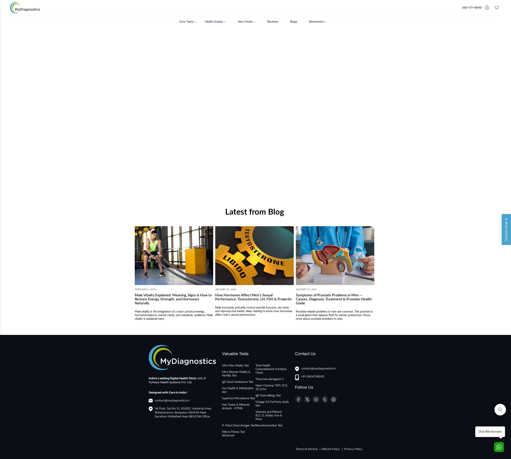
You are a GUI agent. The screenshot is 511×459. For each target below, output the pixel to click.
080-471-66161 (472, 7)
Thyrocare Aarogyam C (270, 379)
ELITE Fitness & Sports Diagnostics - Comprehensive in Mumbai (341, 105)
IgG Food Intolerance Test (237, 382)
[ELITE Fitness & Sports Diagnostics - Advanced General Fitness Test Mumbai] (166, 147)
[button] (506, 229)
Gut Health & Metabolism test (238, 390)
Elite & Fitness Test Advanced (233, 434)
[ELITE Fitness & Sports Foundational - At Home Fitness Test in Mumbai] (284, 71)
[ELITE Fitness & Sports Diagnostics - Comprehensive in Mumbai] (342, 71)
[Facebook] (298, 399)
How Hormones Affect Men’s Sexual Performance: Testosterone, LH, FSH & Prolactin (253, 297)
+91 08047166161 (312, 376)
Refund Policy (331, 449)
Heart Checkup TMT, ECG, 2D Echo (272, 387)
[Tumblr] (324, 399)
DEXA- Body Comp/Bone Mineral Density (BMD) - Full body (221, 105)
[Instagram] (316, 399)
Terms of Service (307, 449)
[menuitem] (187, 21)
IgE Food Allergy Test (268, 395)
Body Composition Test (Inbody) (162, 104)
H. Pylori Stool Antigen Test (239, 425)
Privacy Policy (353, 449)
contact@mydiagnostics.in (172, 400)
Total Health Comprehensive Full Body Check (271, 369)
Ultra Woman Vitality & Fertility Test (236, 374)
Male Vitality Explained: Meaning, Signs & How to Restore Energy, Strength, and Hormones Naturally (173, 299)
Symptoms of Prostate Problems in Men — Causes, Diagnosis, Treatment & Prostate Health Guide (334, 299)
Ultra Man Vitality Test (235, 365)
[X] (307, 399)
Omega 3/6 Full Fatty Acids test (272, 404)
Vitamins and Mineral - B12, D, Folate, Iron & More (269, 416)
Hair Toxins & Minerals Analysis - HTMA (236, 406)
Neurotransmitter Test (269, 425)
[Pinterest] (333, 399)
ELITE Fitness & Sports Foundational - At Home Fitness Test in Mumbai (283, 105)
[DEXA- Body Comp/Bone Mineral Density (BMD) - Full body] (225, 71)
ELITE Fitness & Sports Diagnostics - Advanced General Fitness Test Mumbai (164, 184)
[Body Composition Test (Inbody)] (166, 71)
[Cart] (496, 7)
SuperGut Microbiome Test (238, 398)
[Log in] (487, 7)
